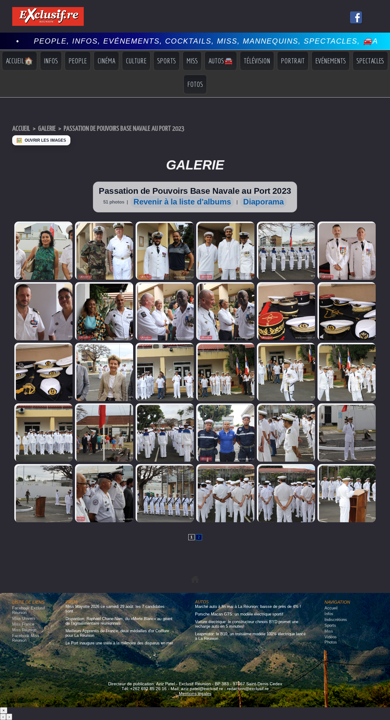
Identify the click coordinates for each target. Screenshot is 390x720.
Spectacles (370, 60)
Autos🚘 (220, 60)
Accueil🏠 (19, 60)
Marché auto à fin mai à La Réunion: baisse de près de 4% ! (248, 606)
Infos (51, 60)
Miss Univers (23, 618)
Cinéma (106, 60)
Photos (330, 642)
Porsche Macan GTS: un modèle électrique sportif (239, 614)
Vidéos (330, 637)
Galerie (47, 128)
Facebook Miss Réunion (25, 638)
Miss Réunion (24, 630)
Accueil (21, 128)
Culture (136, 60)
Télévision (257, 60)
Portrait (293, 60)
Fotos (195, 84)
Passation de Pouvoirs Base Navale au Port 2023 (124, 128)
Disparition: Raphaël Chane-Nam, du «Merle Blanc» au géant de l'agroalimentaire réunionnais (119, 621)
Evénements (330, 60)
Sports (166, 60)
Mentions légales (195, 693)
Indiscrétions (335, 619)
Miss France (23, 624)
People (78, 60)
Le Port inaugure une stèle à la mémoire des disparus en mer (119, 643)
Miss (192, 60)
